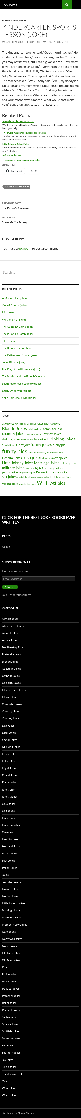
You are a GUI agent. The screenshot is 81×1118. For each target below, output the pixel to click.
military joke (68, 463)
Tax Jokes (7, 1059)
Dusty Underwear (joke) (16, 390)
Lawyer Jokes (10, 889)
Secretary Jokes (11, 1038)
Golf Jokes (8, 810)
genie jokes (33, 452)
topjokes (34, 41)
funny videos (9, 796)
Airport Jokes (10, 618)
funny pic (59, 445)
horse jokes (57, 452)
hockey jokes (45, 452)
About (6, 546)
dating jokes (12, 439)
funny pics (14, 451)
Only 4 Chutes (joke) (14, 305)
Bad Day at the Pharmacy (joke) (21, 369)
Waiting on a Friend (14, 319)
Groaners (7, 832)
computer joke (53, 429)
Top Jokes (9, 5)
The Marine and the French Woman (23, 376)
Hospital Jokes (12, 458)
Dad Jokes (8, 725)
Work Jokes (9, 1095)
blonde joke (52, 423)
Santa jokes (9, 1017)
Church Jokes (10, 697)
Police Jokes (9, 974)
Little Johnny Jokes (17, 462)
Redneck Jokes (46, 472)
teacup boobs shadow (39, 477)
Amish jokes (20, 424)
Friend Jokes (9, 775)
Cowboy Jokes (51, 434)
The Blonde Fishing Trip (16, 348)
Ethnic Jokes (9, 754)
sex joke (61, 472)
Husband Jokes (11, 846)
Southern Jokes (11, 1052)
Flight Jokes (9, 768)
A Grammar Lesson (11, 155)
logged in (25, 248)
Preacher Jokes (11, 995)
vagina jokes (65, 477)
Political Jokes (10, 988)
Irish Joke (8, 312)
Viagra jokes (10, 483)
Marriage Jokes (46, 462)
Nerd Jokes (9, 931)
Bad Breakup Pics (12, 647)
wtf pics (57, 483)
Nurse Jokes (9, 946)
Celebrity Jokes (11, 682)
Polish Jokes (9, 981)
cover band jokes (33, 434)
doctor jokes (9, 739)
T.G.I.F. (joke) (9, 341)
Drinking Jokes (61, 438)
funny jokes (41, 444)
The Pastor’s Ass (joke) (15, 206)
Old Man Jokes (11, 960)
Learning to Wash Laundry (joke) (21, 383)
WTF (43, 482)
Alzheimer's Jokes (13, 626)
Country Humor (12, 711)
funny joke (23, 445)
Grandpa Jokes (11, 825)
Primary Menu (76, 4)
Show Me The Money (15, 220)
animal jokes (35, 423)
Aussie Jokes (9, 640)
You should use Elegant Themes (18, 1113)
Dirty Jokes (9, 732)
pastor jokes (10, 472)
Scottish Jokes (10, 1031)
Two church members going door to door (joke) (24, 132)
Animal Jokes (10, 633)
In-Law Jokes (9, 853)
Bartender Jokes (12, 654)
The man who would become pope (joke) (21, 160)
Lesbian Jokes (10, 896)
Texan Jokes (9, 1066)
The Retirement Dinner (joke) (19, 355)
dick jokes (27, 439)
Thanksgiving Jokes (13, 1074)
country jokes (13, 433)
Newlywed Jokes (12, 938)
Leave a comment (57, 41)
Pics (4, 967)
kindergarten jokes (17, 186)
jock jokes (45, 458)
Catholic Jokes (11, 675)
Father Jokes (9, 761)
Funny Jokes (10, 20)
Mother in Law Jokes (14, 924)
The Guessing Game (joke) (17, 326)
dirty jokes (39, 439)
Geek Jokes (8, 803)
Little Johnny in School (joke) (15, 144)
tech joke (54, 477)
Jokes (23, 20)
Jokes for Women (12, 882)
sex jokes (9, 476)
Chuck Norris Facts (14, 690)
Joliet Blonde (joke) (13, 362)
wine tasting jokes (27, 484)
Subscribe (10, 587)
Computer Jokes (12, 704)
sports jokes (23, 477)
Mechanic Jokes (11, 917)
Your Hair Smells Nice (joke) (19, 397)
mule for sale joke (33, 468)
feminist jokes (8, 445)
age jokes (8, 423)
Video (5, 1081)
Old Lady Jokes (52, 468)
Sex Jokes (7, 1045)
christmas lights (35, 429)
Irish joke (31, 457)
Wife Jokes (8, 1088)
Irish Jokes (8, 860)
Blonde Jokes (14, 428)
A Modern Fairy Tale (14, 298)
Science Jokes (10, 1024)
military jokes (13, 467)
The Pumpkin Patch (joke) (17, 333)
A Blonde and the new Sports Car (18, 121)
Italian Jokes (9, 867)
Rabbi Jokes (9, 1002)
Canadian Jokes (11, 668)
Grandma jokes (11, 818)
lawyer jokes (59, 458)
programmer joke (27, 472)
